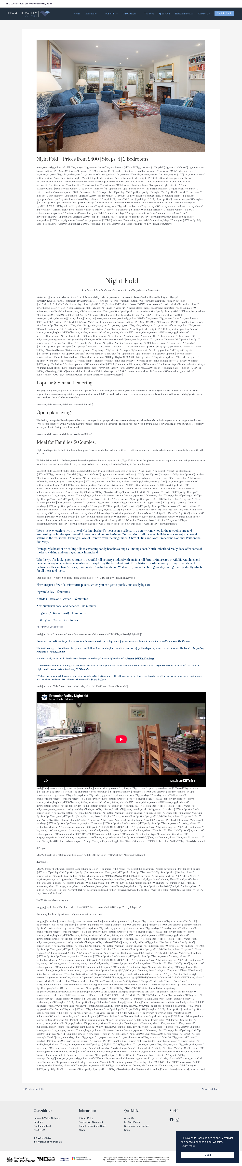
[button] (224, 13)
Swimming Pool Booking (136, 1126)
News (82, 1130)
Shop (127, 1130)
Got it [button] (208, 1155)
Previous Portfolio (33, 1089)
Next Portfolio (210, 1089)
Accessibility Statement (91, 1122)
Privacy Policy (86, 1118)
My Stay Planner (132, 1122)
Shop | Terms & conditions (92, 1126)
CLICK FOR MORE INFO (50, 627)
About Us (129, 1118)
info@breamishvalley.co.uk (48, 1141)
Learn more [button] (188, 1145)
